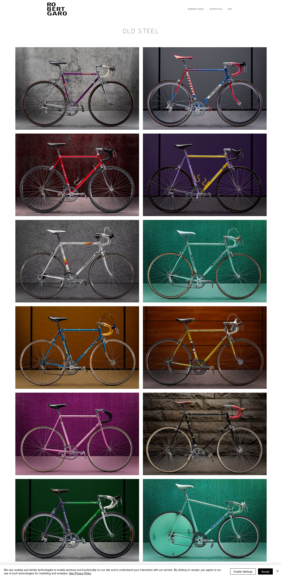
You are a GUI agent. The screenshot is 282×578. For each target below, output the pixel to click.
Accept (265, 571)
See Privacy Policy (80, 573)
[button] (216, 9)
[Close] (277, 571)
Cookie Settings (242, 571)
